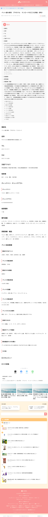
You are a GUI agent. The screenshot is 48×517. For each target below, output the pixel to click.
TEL (5, 33)
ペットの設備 (8, 108)
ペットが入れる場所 (10, 112)
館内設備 (6, 79)
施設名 (5, 28)
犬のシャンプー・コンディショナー (24, 499)
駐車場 (5, 41)
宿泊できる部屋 (9, 105)
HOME (25, 491)
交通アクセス (7, 38)
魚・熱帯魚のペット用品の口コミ (17, 507)
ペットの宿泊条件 (9, 110)
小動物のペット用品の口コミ (24, 506)
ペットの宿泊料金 (9, 106)
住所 (5, 31)
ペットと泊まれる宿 (7, 380)
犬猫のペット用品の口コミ (11, 506)
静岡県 (10, 376)
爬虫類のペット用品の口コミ (31, 507)
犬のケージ (36, 497)
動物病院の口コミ (39, 5)
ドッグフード (11, 497)
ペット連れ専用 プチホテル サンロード (23, 380)
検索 (45, 414)
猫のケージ (31, 503)
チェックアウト (9, 74)
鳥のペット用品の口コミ (37, 506)
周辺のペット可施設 (10, 115)
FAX (5, 36)
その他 (7, 119)
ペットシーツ (18, 497)
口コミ (36, 380)
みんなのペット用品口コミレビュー (13, 5)
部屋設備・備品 (7, 81)
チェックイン (8, 72)
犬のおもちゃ (25, 497)
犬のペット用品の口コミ (24, 495)
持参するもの (8, 114)
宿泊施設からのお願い (10, 117)
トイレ (17, 503)
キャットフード (11, 503)
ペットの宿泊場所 (9, 103)
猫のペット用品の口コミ (24, 501)
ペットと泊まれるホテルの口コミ (27, 5)
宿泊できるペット (9, 101)
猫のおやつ (25, 503)
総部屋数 (6, 76)
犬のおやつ (31, 497)
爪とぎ (20, 503)
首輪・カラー (37, 503)
